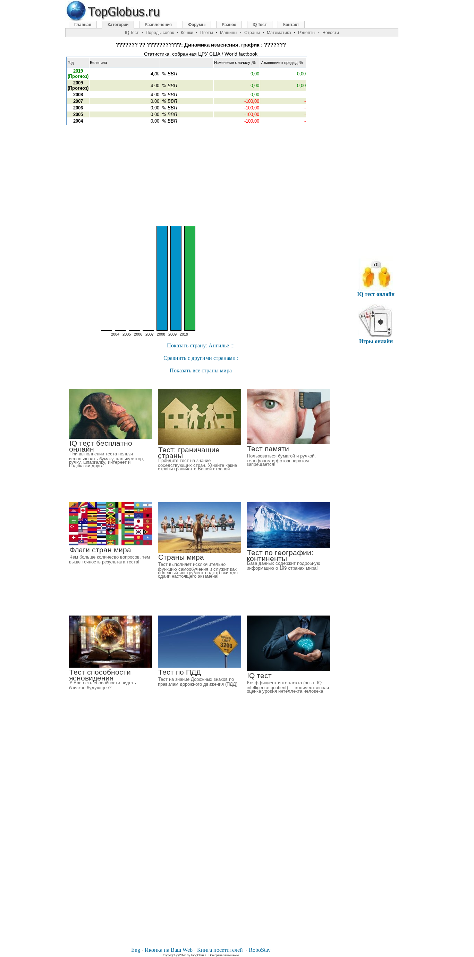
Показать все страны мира (201, 370)
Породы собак (160, 32)
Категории (118, 24)
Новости (330, 32)
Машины (228, 32)
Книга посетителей (220, 950)
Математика (279, 32)
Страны (252, 32)
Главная (82, 24)
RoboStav (260, 950)
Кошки (187, 32)
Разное (229, 24)
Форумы (196, 24)
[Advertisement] (201, 175)
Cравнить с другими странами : (200, 358)
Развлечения (158, 24)
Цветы (206, 32)
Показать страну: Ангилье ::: (201, 345)
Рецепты (306, 32)
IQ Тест (260, 24)
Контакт (291, 24)
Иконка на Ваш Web (169, 950)
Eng (135, 950)
